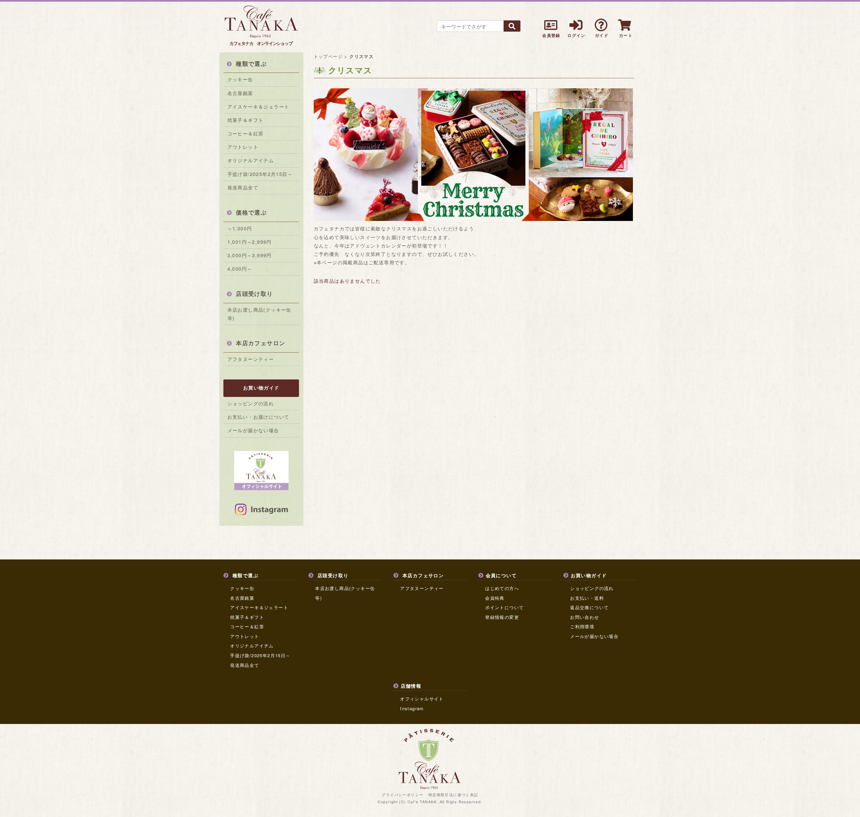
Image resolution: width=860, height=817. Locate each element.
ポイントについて (504, 607)
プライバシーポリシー (402, 794)
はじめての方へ (502, 588)
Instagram (412, 708)
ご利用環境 (582, 626)
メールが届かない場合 (253, 430)
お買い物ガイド (261, 387)
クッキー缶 (240, 79)
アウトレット (242, 146)
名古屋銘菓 (240, 93)
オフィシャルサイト (422, 698)
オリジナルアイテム (250, 160)
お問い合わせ (584, 617)
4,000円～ (239, 268)
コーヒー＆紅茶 (245, 133)
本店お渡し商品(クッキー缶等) (259, 313)
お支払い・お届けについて (258, 416)
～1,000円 (239, 228)
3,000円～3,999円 (249, 255)
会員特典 (495, 598)
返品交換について (589, 607)
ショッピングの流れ (250, 403)
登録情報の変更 (502, 617)
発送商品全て (242, 187)
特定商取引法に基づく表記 (453, 794)
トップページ (328, 56)
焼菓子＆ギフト (245, 120)
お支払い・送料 (587, 598)
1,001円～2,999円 (249, 241)
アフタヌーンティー (250, 359)
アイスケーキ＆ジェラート (258, 106)
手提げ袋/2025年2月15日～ (260, 174)
